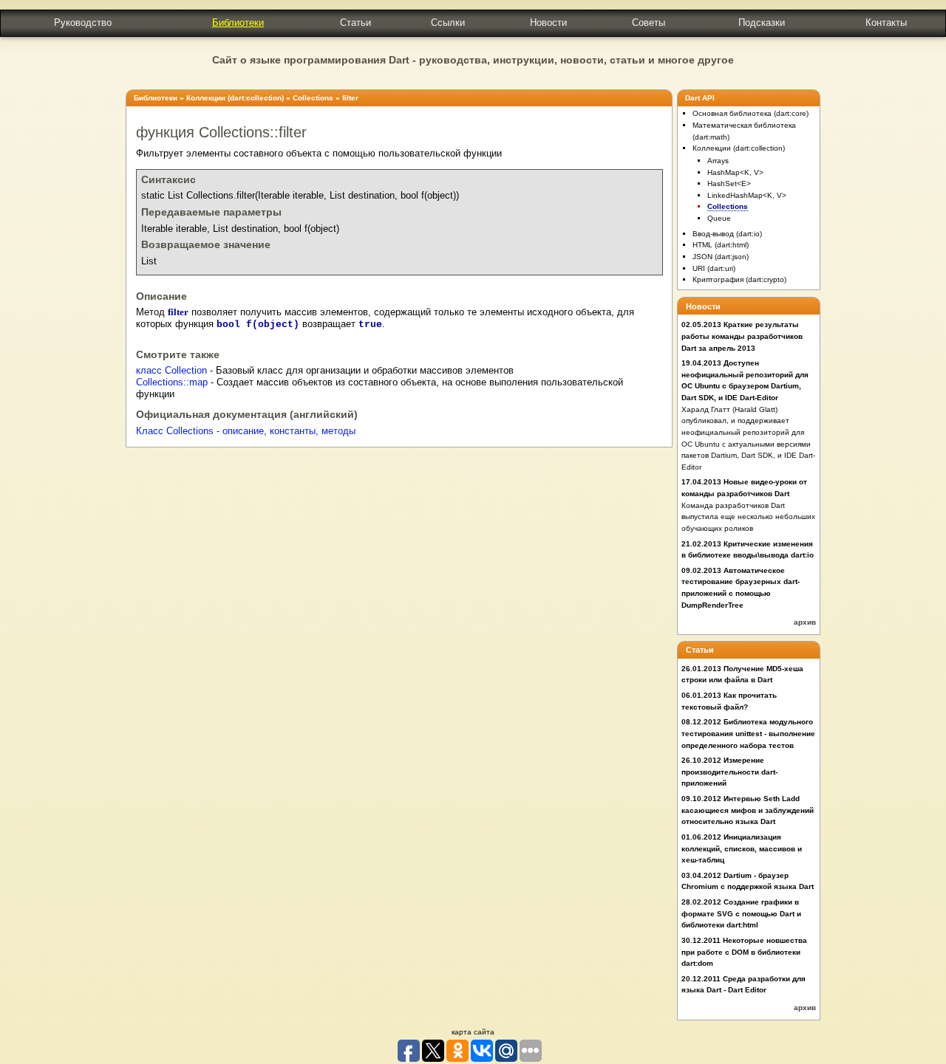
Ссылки (448, 22)
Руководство (83, 22)
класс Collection (171, 370)
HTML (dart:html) (721, 245)
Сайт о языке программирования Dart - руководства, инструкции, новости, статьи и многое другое (473, 60)
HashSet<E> (729, 183)
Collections (313, 98)
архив (805, 622)
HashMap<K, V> (735, 172)
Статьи (355, 22)
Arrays (718, 161)
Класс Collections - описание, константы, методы (245, 431)
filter (350, 98)
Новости (548, 22)
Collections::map (172, 382)
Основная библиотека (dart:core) (751, 113)
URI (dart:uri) (714, 268)
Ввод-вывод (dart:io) (727, 234)
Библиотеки (238, 22)
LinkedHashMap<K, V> (746, 195)
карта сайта (473, 1032)
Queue (719, 218)
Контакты (886, 22)
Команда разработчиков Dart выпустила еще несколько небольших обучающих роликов (748, 516)
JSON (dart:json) (721, 257)
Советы (648, 22)
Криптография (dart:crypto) (739, 279)
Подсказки (761, 22)
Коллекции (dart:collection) (235, 98)
